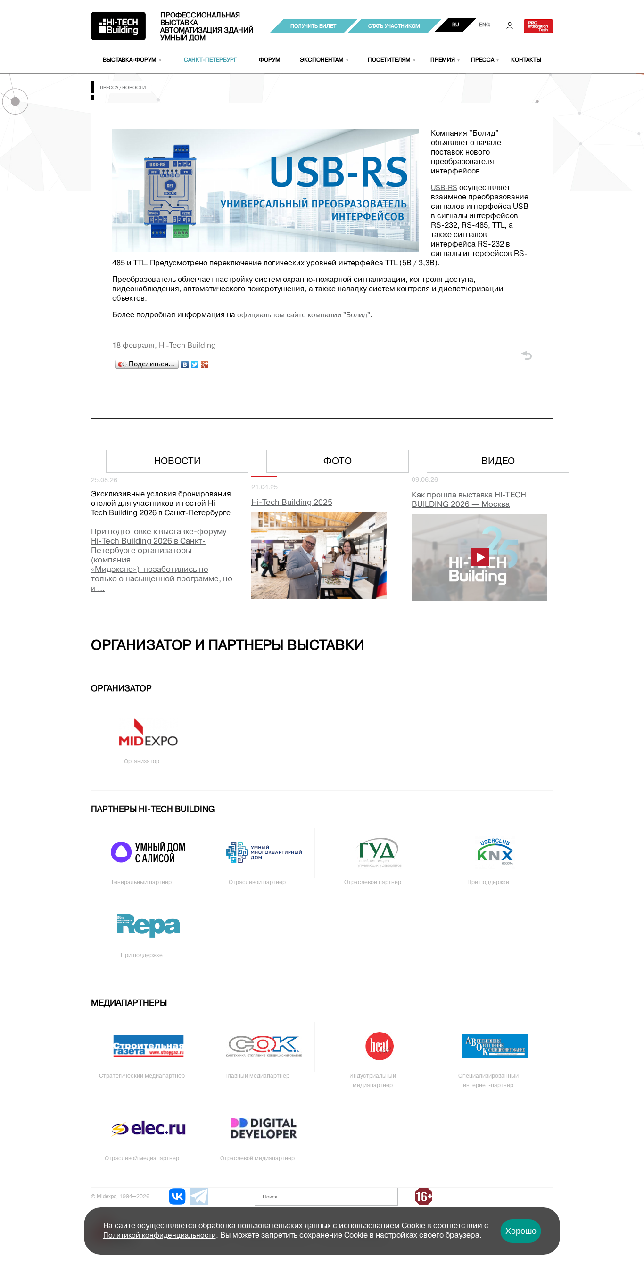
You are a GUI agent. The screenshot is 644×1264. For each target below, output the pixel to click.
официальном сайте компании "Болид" (303, 315)
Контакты (526, 60)
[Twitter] (195, 364)
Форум (270, 60)
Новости (177, 461)
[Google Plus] (205, 364)
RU (455, 25)
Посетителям (389, 60)
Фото (337, 461)
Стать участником (394, 26)
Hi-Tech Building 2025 (291, 502)
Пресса (482, 60)
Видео (498, 461)
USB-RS (444, 188)
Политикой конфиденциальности (159, 1235)
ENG (484, 25)
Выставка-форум (130, 60)
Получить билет (313, 26)
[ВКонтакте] (185, 364)
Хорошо (521, 1231)
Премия (442, 60)
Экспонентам (322, 60)
